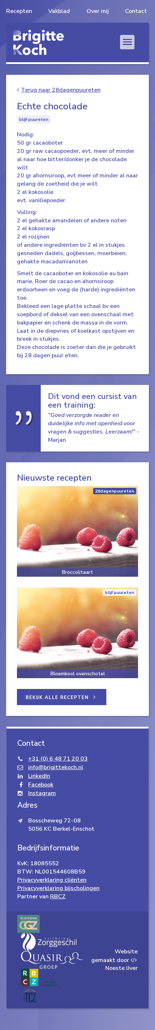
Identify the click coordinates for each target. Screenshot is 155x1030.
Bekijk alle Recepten (58, 697)
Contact (136, 11)
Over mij (98, 11)
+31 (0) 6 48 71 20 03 (58, 759)
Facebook (40, 785)
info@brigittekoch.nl (55, 767)
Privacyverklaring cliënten (52, 880)
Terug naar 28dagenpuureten (61, 90)
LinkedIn (39, 776)
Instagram (42, 793)
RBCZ (58, 896)
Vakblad (59, 11)
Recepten (19, 11)
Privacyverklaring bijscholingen (58, 888)
